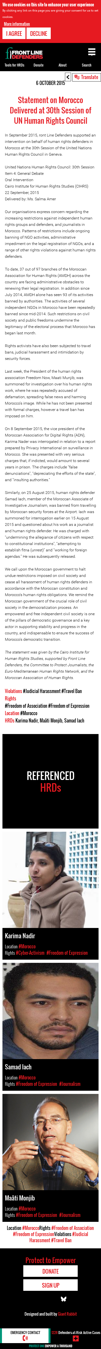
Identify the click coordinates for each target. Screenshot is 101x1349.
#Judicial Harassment (42, 691)
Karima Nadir (26, 720)
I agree (14, 33)
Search (86, 65)
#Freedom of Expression (68, 706)
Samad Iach (74, 720)
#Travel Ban (72, 691)
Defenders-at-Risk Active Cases (75, 1332)
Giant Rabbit (67, 1314)
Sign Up (50, 1285)
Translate (89, 76)
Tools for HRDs (14, 65)
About (63, 65)
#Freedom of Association (26, 706)
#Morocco (28, 713)
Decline (38, 33)
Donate (38, 65)
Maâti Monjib (51, 720)
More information (17, 24)
